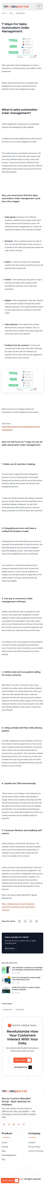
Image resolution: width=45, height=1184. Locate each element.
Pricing (5, 1147)
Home (4, 13)
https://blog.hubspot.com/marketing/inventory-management (21, 428)
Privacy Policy (34, 1147)
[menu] (39, 6)
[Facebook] (4, 1124)
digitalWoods (7, 1009)
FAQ (3, 1159)
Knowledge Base (9, 1155)
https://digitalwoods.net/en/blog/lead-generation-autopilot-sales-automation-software (19, 907)
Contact (31, 1142)
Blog (11, 13)
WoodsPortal (20, 1009)
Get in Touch (9, 948)
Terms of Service (35, 1151)
